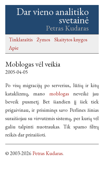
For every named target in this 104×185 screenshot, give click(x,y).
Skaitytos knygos (70, 39)
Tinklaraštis (21, 39)
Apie (14, 48)
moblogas (59, 93)
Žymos (43, 39)
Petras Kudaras (47, 153)
